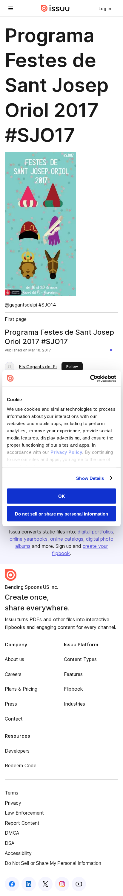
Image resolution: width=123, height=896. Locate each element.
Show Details (90, 477)
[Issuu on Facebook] (12, 884)
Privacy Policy (66, 451)
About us (14, 659)
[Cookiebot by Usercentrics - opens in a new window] (90, 378)
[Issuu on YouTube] (79, 884)
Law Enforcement (24, 813)
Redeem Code (20, 765)
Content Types (80, 659)
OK (61, 496)
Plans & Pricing (21, 689)
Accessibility (18, 853)
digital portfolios (95, 532)
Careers (13, 674)
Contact (14, 719)
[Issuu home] (55, 8)
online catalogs (66, 539)
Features (73, 674)
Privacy (13, 803)
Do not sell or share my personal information (61, 513)
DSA (9, 843)
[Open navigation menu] (11, 8)
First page (16, 319)
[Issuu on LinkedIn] (28, 884)
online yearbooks (28, 539)
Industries (74, 704)
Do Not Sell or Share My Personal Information (53, 863)
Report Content (22, 823)
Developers (17, 751)
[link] (105, 8)
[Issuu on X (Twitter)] (45, 884)
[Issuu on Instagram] (62, 884)
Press (11, 704)
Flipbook (73, 689)
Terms (11, 793)
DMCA (12, 833)
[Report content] (112, 350)
